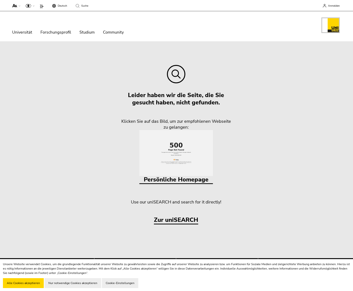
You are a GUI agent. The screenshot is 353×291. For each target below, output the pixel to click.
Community (113, 32)
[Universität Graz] (330, 25)
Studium (87, 32)
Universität (22, 32)
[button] (15, 5)
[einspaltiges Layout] (42, 5)
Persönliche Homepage (176, 179)
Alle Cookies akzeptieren (23, 283)
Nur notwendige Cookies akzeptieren (72, 283)
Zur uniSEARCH (176, 220)
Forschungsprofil (55, 32)
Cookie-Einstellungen (120, 283)
